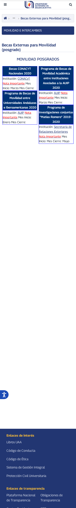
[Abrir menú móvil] (5, 4)
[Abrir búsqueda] (70, 4)
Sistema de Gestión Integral (25, 467)
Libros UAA (14, 442)
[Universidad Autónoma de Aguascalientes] (38, 5)
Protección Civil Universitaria (26, 476)
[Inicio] (5, 18)
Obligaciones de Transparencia (52, 497)
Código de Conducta (20, 451)
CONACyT (24, 78)
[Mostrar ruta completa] (14, 18)
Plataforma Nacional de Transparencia (20, 497)
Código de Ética (17, 459)
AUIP (57, 93)
